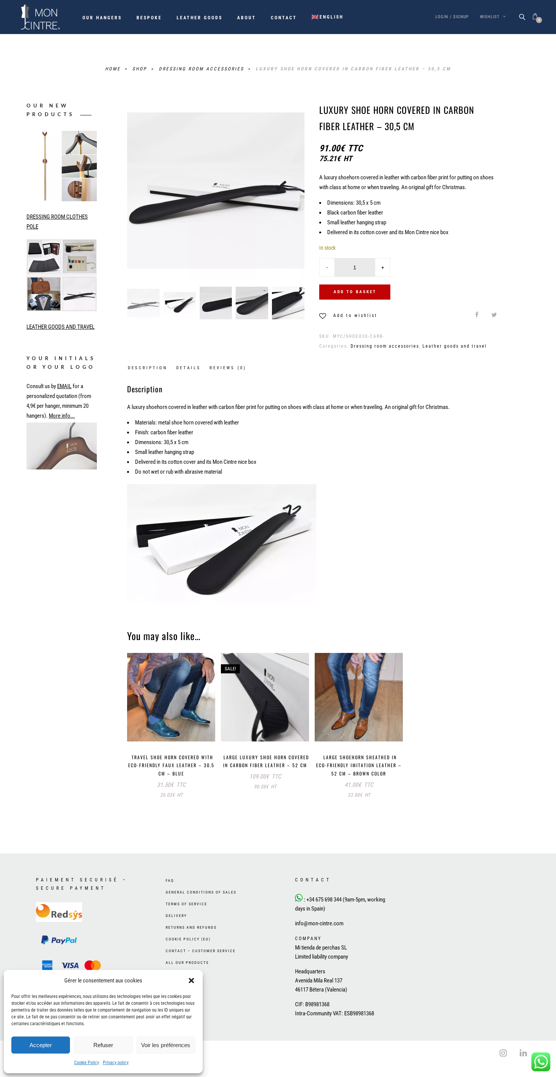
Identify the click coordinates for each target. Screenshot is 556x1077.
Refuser (103, 1045)
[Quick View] (204, 729)
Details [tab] (188, 367)
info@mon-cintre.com (319, 939)
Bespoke (149, 17)
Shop (140, 68)
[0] (535, 16)
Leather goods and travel (454, 346)
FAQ (170, 896)
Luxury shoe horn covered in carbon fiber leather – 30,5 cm (353, 68)
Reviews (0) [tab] (228, 367)
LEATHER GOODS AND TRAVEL (60, 326)
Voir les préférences (165, 1045)
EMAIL (64, 386)
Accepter (41, 1045)
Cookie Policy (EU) (188, 955)
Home (114, 68)
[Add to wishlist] (188, 728)
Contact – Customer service (201, 966)
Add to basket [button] (151, 727)
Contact (284, 17)
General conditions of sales (201, 908)
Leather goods (199, 17)
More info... (62, 415)
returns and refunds (191, 943)
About (246, 17)
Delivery (176, 931)
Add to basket (355, 291)
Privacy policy (116, 1062)
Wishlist (490, 16)
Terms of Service (186, 919)
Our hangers (102, 17)
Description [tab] (148, 367)
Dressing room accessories (202, 68)
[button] (191, 980)
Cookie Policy (86, 1062)
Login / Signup (452, 16)
